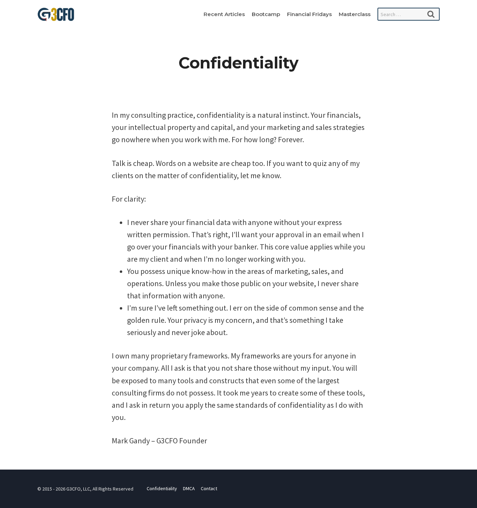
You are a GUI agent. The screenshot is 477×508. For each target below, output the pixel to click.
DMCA (189, 488)
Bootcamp (266, 14)
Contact (209, 488)
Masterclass (354, 14)
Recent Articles (224, 14)
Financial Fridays (309, 14)
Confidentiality (162, 488)
